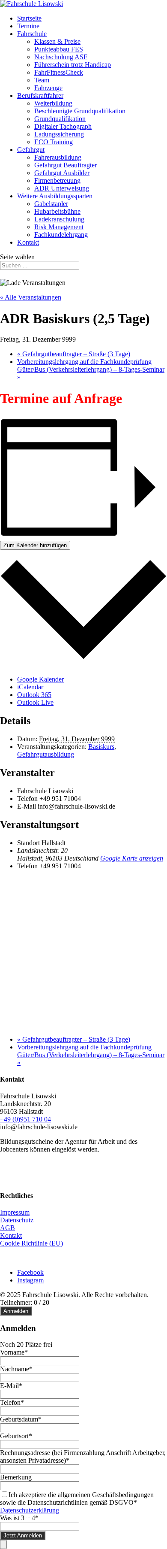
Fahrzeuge (48, 87)
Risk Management (59, 226)
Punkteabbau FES (58, 49)
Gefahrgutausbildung (45, 754)
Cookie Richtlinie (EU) (31, 1243)
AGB (7, 1227)
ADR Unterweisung (61, 188)
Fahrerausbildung (57, 157)
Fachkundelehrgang (61, 234)
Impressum (15, 1212)
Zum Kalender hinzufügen (35, 545)
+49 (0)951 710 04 (25, 1119)
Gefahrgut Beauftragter (65, 165)
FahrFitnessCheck (58, 72)
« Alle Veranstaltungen (30, 297)
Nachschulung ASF (60, 57)
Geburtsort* (16, 1436)
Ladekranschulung (59, 219)
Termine (28, 26)
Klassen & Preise (57, 41)
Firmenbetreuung (57, 180)
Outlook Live (35, 702)
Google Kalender (40, 679)
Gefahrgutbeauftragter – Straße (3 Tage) (73, 354)
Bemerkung (16, 1477)
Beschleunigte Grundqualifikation (79, 111)
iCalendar (30, 687)
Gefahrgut (31, 149)
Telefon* (12, 1402)
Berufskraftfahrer (40, 95)
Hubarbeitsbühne (57, 211)
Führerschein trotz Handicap (72, 64)
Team (41, 80)
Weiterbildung (53, 103)
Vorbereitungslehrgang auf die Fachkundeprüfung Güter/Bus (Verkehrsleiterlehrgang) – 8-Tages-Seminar (90, 369)
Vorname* (14, 1352)
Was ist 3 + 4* (19, 1518)
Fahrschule (32, 33)
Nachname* (16, 1369)
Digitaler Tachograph (63, 126)
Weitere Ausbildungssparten (54, 196)
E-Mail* (11, 1385)
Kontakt (28, 242)
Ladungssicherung (59, 134)
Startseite (29, 18)
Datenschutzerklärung (29, 1510)
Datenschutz (16, 1220)
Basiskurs (101, 746)
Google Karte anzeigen (131, 858)
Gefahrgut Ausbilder (61, 172)
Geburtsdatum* (21, 1419)
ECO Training (53, 142)
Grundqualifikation (60, 118)
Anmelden (15, 1311)
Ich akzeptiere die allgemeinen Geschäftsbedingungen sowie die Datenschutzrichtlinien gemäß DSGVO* (77, 1498)
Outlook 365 (34, 694)
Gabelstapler (51, 203)
